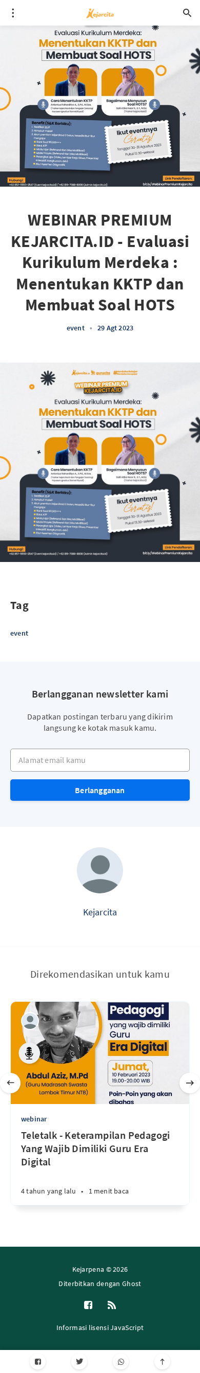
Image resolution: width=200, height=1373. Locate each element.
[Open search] (187, 13)
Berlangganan (100, 790)
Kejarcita (100, 912)
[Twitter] (79, 1361)
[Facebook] (38, 1361)
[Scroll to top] (162, 1361)
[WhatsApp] (121, 1361)
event (76, 328)
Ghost (132, 1283)
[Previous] (10, 1083)
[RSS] (112, 1305)
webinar (34, 1118)
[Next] (189, 1083)
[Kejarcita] (100, 870)
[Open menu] (13, 13)
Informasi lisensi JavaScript (100, 1327)
